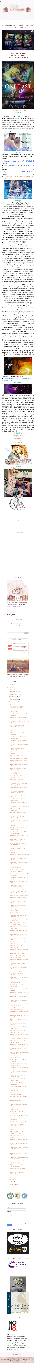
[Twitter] (11, 623)
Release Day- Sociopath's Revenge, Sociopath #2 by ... (18, 935)
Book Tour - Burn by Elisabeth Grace (19, 895)
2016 (10, 689)
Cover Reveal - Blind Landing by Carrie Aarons (18, 1079)
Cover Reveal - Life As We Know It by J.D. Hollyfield (19, 828)
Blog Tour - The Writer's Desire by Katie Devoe (18, 813)
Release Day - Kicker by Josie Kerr (18, 953)
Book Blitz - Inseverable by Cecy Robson (17, 851)
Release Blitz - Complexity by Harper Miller (19, 1140)
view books (26, 654)
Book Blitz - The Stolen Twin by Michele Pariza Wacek (17, 1093)
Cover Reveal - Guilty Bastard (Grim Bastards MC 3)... (18, 892)
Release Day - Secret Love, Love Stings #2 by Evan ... (19, 1016)
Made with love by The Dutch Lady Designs (21, 1360)
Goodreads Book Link (18, 110)
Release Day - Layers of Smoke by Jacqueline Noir (18, 1075)
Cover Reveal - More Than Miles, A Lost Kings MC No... (18, 784)
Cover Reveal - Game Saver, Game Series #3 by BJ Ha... (18, 1064)
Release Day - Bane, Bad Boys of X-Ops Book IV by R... (19, 836)
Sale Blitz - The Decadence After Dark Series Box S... (19, 1020)
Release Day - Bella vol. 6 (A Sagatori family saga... (18, 938)
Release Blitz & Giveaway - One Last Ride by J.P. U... (18, 761)
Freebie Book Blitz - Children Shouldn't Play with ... (17, 776)
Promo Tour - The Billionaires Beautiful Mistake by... (17, 1173)
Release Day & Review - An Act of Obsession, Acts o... (18, 1101)
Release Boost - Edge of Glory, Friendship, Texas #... (17, 1165)
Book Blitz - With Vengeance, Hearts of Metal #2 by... (19, 1053)
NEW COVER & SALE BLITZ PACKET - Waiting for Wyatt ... (18, 847)
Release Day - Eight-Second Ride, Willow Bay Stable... (18, 923)
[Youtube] (19, 625)
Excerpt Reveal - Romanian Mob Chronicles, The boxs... (18, 1008)
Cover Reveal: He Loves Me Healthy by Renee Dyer (19, 722)
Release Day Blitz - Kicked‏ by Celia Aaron (18, 788)
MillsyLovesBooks (17, 646)
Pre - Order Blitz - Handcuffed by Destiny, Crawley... (18, 1056)
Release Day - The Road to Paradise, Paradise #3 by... (18, 863)
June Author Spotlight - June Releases (19, 1115)
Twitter (18, 437)
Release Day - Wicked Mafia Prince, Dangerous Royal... (18, 916)
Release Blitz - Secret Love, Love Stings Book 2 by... (19, 855)
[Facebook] (8, 623)
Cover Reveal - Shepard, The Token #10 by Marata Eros (18, 832)
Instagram (17, 439)
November (14, 694)
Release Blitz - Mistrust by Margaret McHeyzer (18, 733)
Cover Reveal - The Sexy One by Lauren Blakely (17, 795)
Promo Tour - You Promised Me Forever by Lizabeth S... (17, 1125)
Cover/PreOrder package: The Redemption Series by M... (17, 725)
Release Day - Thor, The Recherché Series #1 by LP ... (18, 978)
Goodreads (18, 442)
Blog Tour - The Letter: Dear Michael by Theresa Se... (19, 859)
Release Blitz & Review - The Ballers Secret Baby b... (18, 1105)
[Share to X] (14, 520)
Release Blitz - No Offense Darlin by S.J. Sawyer (18, 931)
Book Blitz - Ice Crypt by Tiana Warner (19, 971)
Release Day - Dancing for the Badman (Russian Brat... (19, 960)
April (12, 1182)
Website (18, 444)
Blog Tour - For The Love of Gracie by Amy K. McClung (19, 1161)
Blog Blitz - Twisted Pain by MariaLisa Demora (19, 989)
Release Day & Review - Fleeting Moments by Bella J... (18, 1132)
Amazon (18, 440)
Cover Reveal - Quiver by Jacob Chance (17, 824)
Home (18, 573)
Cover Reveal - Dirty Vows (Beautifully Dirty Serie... (19, 974)
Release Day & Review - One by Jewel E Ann (19, 765)
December (14, 692)
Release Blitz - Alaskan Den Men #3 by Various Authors (19, 1157)
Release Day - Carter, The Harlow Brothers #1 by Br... (18, 1041)
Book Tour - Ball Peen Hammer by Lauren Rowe (18, 843)
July (12, 704)
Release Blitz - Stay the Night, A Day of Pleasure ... (19, 752)
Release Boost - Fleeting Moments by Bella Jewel (19, 1000)
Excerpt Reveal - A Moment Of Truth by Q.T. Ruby (19, 1012)
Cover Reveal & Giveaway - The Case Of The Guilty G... (19, 942)
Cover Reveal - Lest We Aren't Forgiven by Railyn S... (17, 817)
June (12, 1177)
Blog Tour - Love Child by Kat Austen (19, 1151)
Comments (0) (18, 524)
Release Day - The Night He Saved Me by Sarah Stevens (19, 1045)
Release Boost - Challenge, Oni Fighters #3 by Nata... (19, 1035)
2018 (10, 685)
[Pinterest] (14, 623)
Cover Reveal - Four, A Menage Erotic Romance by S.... (19, 745)
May (11, 1179)
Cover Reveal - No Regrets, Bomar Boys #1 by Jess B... (18, 803)
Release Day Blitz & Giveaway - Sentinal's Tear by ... (17, 772)
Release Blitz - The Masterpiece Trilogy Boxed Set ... (19, 809)
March (12, 1184)
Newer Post (5, 573)
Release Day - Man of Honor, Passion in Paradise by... (19, 950)
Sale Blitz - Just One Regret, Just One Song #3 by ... (18, 1060)
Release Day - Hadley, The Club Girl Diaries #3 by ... (18, 1031)
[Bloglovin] (24, 623)
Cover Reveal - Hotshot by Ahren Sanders (18, 741)
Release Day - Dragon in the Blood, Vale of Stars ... (18, 919)
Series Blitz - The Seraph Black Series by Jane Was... (19, 985)
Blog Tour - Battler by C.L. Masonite (18, 758)
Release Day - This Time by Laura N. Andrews (19, 997)
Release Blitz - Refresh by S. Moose (18, 756)
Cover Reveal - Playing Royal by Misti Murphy (19, 878)
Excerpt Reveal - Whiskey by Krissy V (19, 889)
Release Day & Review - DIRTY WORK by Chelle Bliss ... (17, 885)
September (14, 699)
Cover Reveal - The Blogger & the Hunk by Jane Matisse (18, 706)
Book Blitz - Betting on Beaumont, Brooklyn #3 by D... (18, 981)
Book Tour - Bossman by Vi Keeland (18, 1122)
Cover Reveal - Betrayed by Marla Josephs (18, 1023)
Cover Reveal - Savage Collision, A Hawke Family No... (18, 1072)
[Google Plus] (21, 623)
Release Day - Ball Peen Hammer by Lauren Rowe (18, 946)
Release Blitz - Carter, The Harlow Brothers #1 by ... (18, 748)
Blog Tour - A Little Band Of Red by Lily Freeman (18, 1027)
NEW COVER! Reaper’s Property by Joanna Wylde (18, 1144)
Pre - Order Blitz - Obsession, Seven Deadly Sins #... (18, 1089)
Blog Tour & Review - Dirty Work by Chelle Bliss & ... (19, 710)
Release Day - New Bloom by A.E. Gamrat (18, 898)
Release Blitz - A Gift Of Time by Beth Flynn (19, 1154)
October (13, 696)
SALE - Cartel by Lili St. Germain (18, 1086)
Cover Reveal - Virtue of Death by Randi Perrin (18, 902)
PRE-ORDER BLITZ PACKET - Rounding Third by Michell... (17, 791)
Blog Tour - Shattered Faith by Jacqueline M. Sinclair (17, 870)
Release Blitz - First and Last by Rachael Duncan (17, 1169)
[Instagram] (17, 623)
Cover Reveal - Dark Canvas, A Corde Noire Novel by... (19, 1004)
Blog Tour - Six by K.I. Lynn (16, 913)
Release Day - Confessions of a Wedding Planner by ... (17, 866)
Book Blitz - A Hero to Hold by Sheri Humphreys (18, 1118)
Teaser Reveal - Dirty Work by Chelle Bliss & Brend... (19, 1108)
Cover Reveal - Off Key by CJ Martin (19, 1038)
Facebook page (17, 435)
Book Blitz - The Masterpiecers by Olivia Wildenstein (18, 768)
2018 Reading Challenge (18, 643)
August (13, 701)
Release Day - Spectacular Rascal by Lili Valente (18, 927)
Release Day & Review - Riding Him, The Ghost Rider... (19, 1147)
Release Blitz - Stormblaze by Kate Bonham (18, 718)
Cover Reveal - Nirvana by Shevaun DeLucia (18, 964)
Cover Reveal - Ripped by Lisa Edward (19, 806)
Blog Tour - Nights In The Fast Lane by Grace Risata (19, 874)
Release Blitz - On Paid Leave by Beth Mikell (19, 882)
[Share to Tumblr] (20, 520)
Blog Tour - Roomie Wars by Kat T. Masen (18, 1097)
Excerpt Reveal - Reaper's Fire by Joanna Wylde (18, 1049)
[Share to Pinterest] (18, 520)
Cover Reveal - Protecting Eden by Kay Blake (19, 821)
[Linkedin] (16, 625)
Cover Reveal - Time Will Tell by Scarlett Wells (18, 737)
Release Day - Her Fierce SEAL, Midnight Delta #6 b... (17, 840)
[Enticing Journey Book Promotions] (18, 1284)
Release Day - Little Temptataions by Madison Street (18, 909)
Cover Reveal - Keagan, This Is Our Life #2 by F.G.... (18, 799)
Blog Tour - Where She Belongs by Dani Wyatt (18, 1083)
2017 (10, 687)
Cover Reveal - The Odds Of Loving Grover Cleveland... (18, 967)
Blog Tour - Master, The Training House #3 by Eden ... (18, 956)
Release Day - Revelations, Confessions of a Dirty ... (19, 993)
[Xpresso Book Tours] (18, 1303)
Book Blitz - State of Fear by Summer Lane (19, 1128)
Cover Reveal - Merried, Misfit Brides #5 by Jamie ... (19, 1068)
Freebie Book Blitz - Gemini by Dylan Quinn (19, 729)
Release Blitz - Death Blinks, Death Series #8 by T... (18, 780)
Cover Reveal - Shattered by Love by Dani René (18, 714)
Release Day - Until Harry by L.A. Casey (18, 1136)
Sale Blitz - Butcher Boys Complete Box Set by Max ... (19, 1112)
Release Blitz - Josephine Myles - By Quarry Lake (18, 905)
